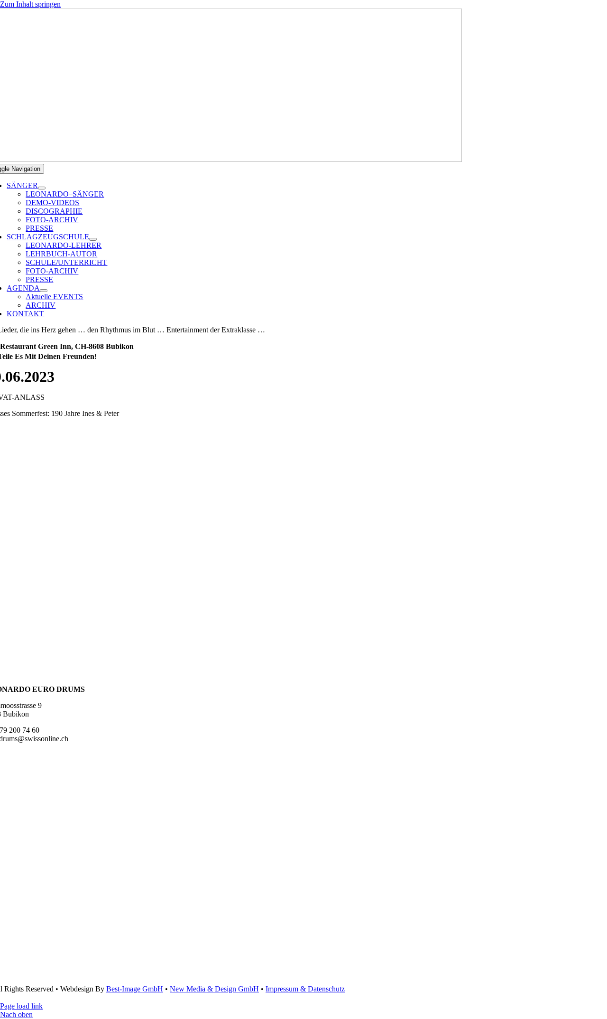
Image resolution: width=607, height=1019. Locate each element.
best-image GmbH (134, 989)
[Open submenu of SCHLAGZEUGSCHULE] (93, 239)
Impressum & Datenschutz (305, 989)
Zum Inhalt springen (30, 4)
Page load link (21, 1006)
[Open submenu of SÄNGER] (42, 188)
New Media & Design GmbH (214, 989)
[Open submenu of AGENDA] (43, 290)
